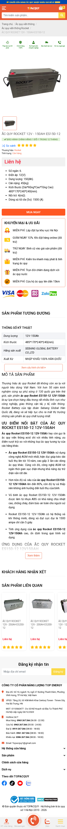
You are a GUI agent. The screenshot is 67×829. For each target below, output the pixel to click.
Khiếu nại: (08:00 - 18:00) (24, 737)
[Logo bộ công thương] (23, 800)
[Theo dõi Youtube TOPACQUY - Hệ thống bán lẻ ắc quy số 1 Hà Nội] (20, 782)
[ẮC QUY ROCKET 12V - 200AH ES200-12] (42, 605)
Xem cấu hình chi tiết (32, 367)
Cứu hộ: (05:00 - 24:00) (23, 724)
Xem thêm (33, 555)
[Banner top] (33, 2)
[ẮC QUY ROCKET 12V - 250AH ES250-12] (14, 605)
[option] (10, 123)
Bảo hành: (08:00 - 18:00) (25, 733)
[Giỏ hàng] (61, 8)
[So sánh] (9, 146)
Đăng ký (58, 671)
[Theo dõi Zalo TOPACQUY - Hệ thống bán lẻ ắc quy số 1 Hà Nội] (28, 782)
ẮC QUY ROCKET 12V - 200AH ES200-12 (41, 624)
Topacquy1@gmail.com (24, 743)
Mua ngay (33, 212)
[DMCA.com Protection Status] (47, 800)
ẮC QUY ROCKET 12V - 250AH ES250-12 (13, 624)
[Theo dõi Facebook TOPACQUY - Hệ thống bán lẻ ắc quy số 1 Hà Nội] (4, 782)
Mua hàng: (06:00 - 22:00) (25, 720)
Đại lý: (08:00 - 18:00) (23, 728)
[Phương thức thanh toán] (29, 293)
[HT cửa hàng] (6, 821)
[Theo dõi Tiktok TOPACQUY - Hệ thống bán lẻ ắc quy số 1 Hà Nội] (12, 782)
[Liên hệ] (19, 821)
